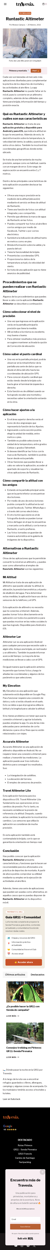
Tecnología (25, 13)
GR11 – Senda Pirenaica (25, 1149)
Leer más (12, 1016)
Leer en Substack (11, 1099)
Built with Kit (25, 1238)
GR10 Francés (25, 1154)
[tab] (15, 975)
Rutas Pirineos (25, 1145)
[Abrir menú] (5, 4)
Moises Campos (18, 25)
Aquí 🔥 (35, 71)
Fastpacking (25, 1162)
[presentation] (25, 991)
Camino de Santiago (25, 1158)
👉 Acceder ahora (24, 962)
